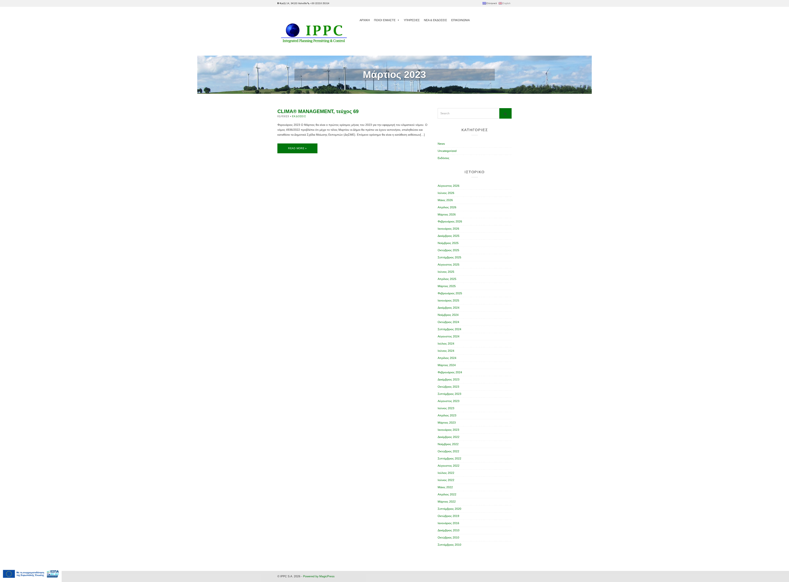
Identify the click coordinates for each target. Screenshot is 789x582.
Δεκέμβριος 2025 (448, 235)
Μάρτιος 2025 (447, 286)
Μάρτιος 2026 (447, 214)
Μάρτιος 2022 (447, 501)
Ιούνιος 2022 (446, 480)
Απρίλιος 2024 (447, 358)
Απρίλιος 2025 (447, 279)
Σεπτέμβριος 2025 (449, 257)
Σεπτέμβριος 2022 (449, 458)
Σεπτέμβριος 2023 (449, 393)
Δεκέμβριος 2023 (448, 379)
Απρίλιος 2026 (447, 207)
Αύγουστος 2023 (448, 401)
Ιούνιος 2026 (446, 193)
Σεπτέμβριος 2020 (449, 508)
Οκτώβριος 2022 (448, 451)
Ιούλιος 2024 (446, 343)
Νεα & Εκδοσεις (435, 20)
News (441, 143)
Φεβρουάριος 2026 (450, 221)
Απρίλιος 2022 (447, 494)
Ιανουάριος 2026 (448, 228)
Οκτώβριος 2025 (448, 250)
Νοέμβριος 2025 (448, 243)
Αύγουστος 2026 (448, 185)
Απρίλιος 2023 (447, 415)
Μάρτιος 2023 (447, 422)
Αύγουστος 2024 (448, 336)
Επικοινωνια (460, 20)
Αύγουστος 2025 (448, 264)
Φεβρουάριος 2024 (450, 372)
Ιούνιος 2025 (446, 271)
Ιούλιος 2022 (446, 472)
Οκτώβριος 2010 (448, 537)
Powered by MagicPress (319, 576)
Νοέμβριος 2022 (448, 444)
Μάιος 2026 (445, 200)
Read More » (297, 148)
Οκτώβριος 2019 (448, 516)
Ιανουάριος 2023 (448, 429)
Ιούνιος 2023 (446, 408)
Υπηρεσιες (412, 20)
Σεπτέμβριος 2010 (449, 544)
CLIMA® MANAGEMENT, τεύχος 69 (318, 111)
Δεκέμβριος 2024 (448, 307)
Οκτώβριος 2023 (448, 386)
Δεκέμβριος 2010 (448, 530)
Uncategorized (447, 150)
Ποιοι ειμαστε (385, 20)
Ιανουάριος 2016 (448, 523)
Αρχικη (365, 20)
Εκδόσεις (299, 116)
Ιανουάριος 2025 (448, 300)
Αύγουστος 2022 (448, 465)
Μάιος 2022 (445, 487)
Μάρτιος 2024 (447, 365)
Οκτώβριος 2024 (448, 322)
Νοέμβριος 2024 (448, 314)
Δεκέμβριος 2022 (448, 437)
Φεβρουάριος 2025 (450, 293)
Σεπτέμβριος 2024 (449, 329)
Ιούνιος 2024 (446, 350)
